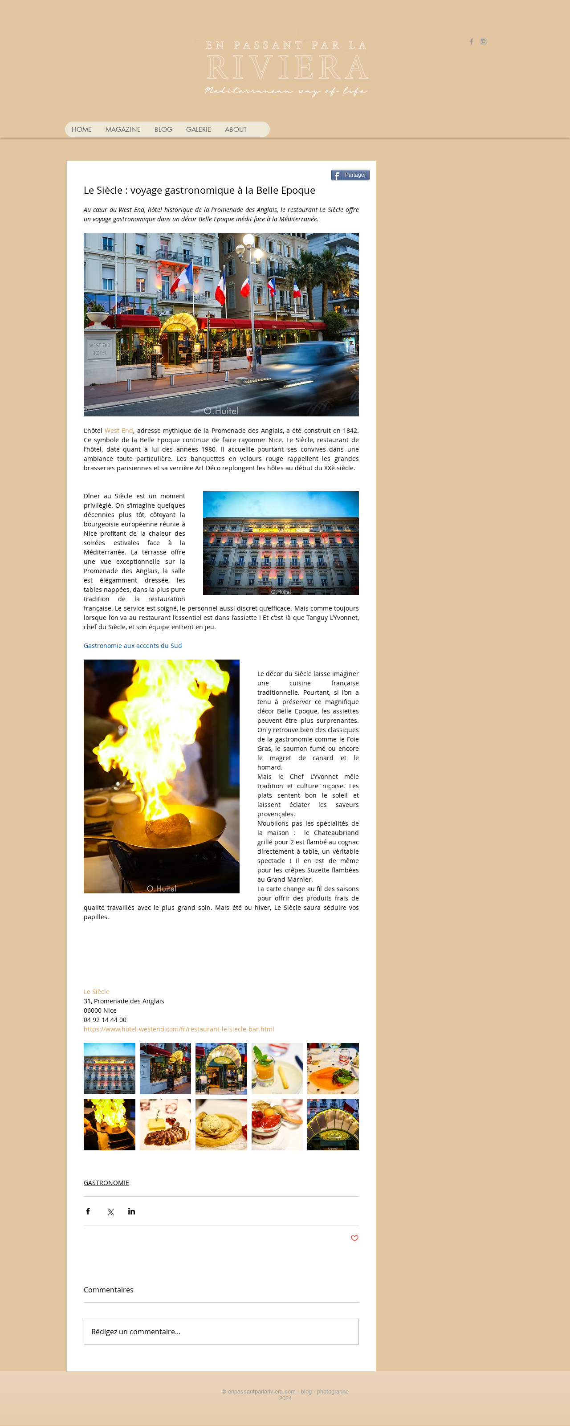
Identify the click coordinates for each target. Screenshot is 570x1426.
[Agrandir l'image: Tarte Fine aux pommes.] (221, 1125)
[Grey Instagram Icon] (484, 41)
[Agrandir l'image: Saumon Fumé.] (333, 1069)
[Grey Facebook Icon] (472, 41)
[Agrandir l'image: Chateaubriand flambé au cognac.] (109, 1125)
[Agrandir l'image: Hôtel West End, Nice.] (109, 1069)
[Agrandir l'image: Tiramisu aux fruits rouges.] (277, 1125)
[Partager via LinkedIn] (131, 1211)
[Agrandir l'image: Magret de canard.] (165, 1125)
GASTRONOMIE (106, 1182)
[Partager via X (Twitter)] (110, 1211)
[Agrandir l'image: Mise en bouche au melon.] (277, 1069)
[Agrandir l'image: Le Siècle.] (165, 1069)
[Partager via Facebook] (88, 1211)
